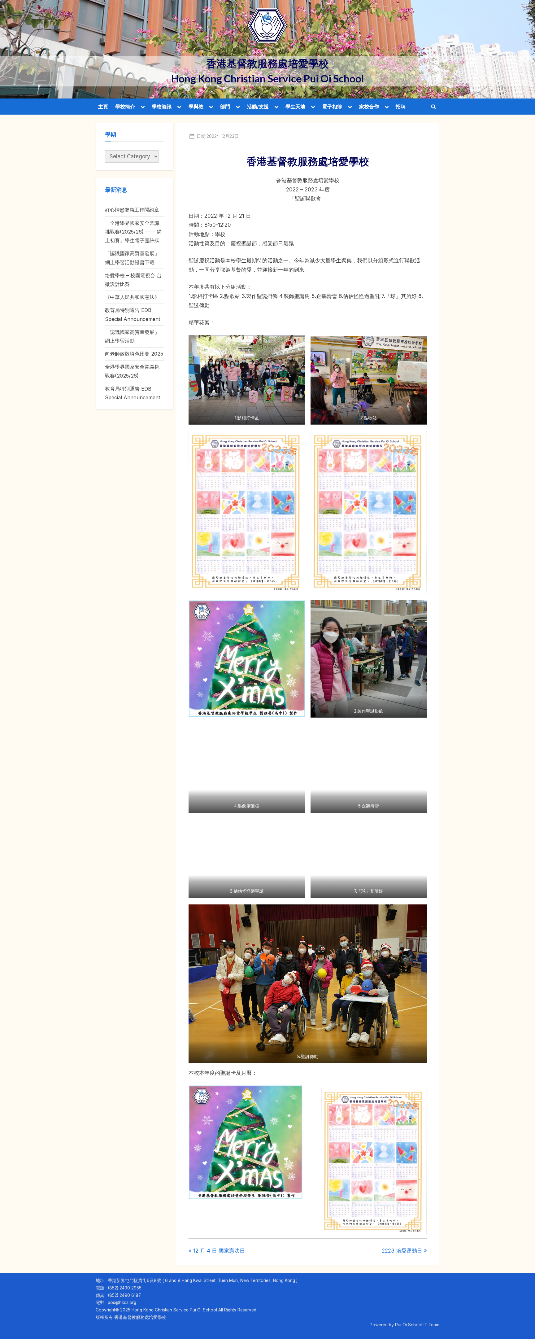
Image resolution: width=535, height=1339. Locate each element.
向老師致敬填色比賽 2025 (134, 354)
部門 (225, 106)
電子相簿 (332, 106)
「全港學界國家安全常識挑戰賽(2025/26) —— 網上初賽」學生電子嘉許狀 (133, 232)
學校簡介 (125, 106)
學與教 (196, 106)
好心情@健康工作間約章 (132, 210)
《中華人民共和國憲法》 (132, 297)
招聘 (401, 106)
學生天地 (295, 106)
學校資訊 (162, 106)
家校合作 (369, 106)
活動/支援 (258, 106)
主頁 (103, 106)
